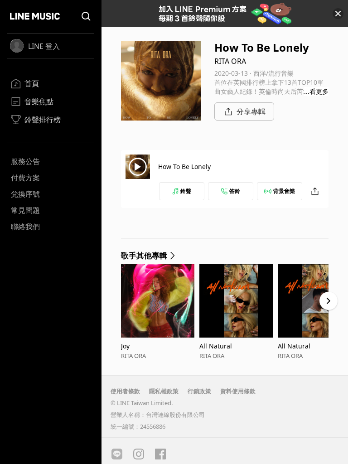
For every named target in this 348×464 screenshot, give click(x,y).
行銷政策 (199, 391)
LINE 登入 (44, 46)
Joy (125, 346)
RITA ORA (230, 61)
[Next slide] (328, 301)
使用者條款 (125, 391)
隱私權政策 (164, 391)
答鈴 (234, 191)
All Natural (215, 346)
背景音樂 (284, 191)
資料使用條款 (238, 391)
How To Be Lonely (184, 166)
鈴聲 (185, 191)
